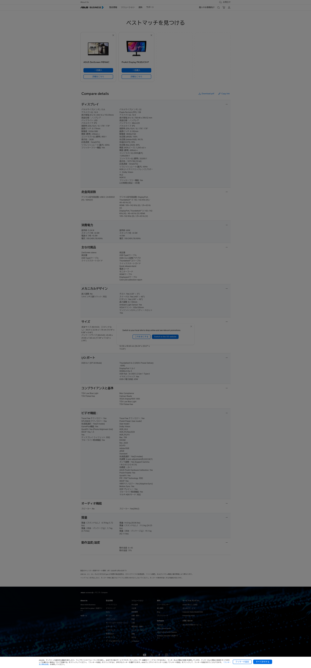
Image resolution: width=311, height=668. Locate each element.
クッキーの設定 (242, 662)
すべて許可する (262, 662)
